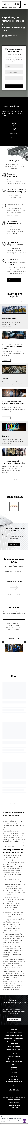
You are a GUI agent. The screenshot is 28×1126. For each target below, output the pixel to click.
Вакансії (14, 1070)
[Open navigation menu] (24, 4)
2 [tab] (13, 137)
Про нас (14, 1067)
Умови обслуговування (14, 1061)
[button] (14, 280)
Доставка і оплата (14, 1059)
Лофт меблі (14, 1043)
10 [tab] (23, 514)
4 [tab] (17, 137)
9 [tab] (21, 514)
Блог (14, 1064)
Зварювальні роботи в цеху (14, 1038)
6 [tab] (15, 514)
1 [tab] (11, 137)
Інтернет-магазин (14, 1056)
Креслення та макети (14, 1049)
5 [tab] (16, 594)
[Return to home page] (11, 4)
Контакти (14, 1072)
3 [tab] (15, 137)
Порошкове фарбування (14, 1033)
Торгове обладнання (14, 1046)
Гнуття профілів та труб (14, 1041)
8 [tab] (19, 514)
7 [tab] (17, 514)
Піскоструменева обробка (14, 1035)
